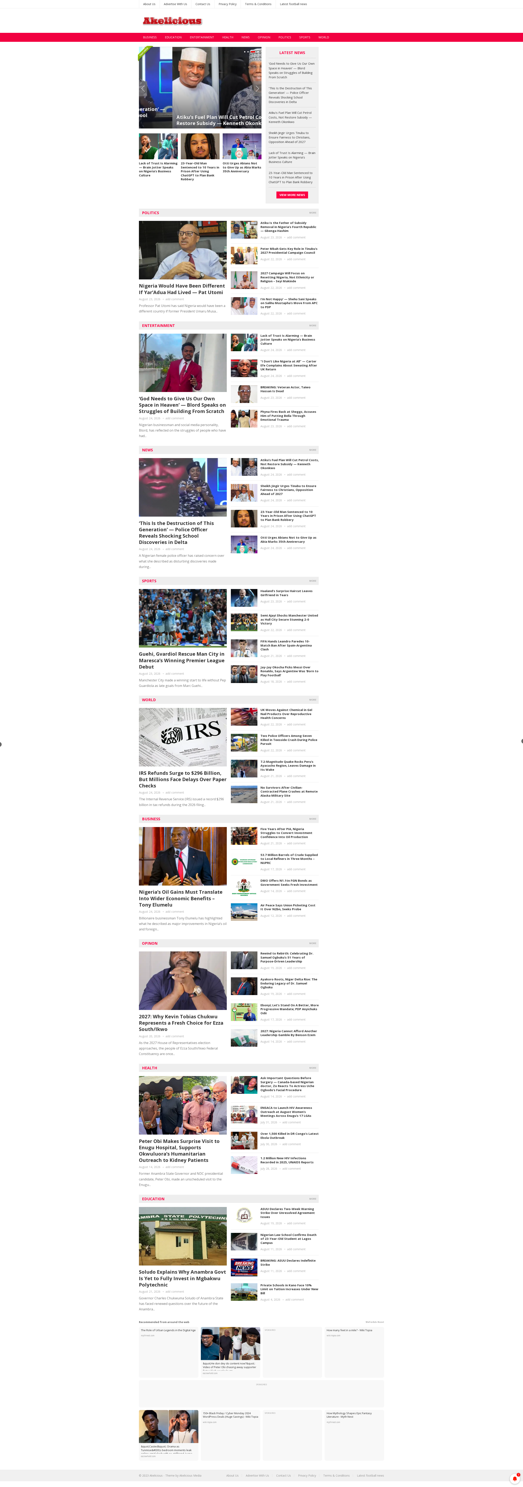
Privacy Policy (228, 4)
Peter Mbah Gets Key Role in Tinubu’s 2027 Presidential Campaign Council (288, 251)
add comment (174, 299)
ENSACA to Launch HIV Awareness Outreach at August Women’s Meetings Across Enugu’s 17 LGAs (286, 1112)
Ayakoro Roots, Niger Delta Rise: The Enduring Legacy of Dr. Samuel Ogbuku (288, 983)
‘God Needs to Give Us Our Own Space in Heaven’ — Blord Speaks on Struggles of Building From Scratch (182, 404)
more (312, 212)
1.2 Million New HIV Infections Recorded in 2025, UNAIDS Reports (287, 1160)
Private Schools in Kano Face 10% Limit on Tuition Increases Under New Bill (289, 1289)
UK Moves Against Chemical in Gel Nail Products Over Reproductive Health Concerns (286, 714)
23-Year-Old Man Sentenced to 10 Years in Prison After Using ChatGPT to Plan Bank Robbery (200, 171)
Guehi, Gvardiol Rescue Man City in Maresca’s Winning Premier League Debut (182, 660)
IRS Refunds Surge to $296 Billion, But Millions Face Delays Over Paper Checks (183, 779)
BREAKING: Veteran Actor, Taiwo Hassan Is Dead (285, 389)
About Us (149, 4)
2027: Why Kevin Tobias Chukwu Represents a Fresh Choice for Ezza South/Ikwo (181, 1022)
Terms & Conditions (258, 4)
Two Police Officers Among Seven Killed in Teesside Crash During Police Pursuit (288, 740)
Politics (284, 37)
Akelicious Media (190, 1475)
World (323, 37)
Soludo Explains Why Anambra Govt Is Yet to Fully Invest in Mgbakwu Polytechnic (182, 1278)
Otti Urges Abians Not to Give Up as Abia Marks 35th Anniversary (242, 167)
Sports (304, 37)
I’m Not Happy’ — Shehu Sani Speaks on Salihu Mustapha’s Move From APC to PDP (289, 303)
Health (227, 37)
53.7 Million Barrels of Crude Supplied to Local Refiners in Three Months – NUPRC (289, 859)
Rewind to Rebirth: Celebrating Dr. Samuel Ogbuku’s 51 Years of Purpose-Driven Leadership (286, 957)
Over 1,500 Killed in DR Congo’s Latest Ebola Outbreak (289, 1136)
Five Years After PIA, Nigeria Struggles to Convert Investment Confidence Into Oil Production (286, 833)
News (245, 37)
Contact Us (203, 4)
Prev (143, 88)
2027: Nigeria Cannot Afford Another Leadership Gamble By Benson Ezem (288, 1033)
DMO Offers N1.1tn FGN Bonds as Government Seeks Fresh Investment (289, 882)
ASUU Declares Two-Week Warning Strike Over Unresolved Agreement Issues (287, 1213)
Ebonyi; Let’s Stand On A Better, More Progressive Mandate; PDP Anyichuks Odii (289, 1009)
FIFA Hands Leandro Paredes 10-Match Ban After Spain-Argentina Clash (286, 645)
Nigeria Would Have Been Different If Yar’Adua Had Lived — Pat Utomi (182, 288)
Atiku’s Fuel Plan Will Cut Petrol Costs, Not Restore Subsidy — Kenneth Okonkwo (195, 120)
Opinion (264, 37)
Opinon (150, 943)
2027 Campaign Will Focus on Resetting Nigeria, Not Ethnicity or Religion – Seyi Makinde (287, 277)
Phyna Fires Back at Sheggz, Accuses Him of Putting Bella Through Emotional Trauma (288, 416)
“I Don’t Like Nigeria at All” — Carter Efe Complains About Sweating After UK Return (288, 365)
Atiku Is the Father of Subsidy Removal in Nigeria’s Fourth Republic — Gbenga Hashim (288, 227)
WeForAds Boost (375, 1322)
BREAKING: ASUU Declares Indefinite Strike (288, 1262)
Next (257, 88)
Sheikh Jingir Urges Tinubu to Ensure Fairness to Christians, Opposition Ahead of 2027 (289, 137)
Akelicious (156, 1475)
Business (150, 37)
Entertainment (202, 37)
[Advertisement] (309, 20)
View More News (292, 195)
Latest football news (293, 4)
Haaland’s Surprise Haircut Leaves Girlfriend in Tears (286, 593)
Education (173, 37)
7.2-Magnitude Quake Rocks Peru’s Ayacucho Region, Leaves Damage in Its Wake (288, 766)
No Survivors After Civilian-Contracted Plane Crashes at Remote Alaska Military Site (289, 791)
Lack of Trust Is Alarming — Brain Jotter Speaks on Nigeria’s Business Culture (158, 169)
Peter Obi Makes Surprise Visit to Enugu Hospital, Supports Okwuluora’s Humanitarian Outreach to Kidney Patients (179, 1151)
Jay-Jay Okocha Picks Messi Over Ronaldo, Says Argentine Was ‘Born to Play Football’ (289, 671)
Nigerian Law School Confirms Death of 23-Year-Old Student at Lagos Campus (288, 1239)
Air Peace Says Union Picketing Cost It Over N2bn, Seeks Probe (287, 907)
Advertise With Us (175, 4)
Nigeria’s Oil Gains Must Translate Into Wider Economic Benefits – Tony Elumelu (180, 898)
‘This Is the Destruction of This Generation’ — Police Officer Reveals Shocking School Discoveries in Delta (176, 533)
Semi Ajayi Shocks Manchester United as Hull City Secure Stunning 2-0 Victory (289, 619)
